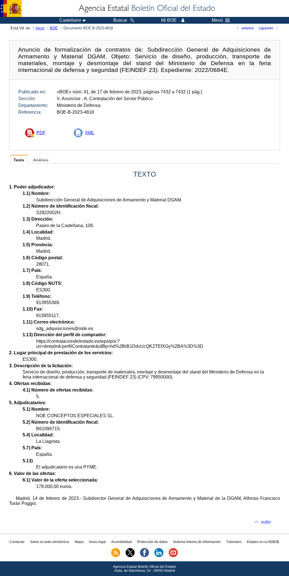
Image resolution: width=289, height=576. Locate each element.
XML (89, 132)
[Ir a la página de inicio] (146, 8)
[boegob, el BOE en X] (130, 556)
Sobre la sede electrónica (49, 542)
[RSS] (115, 556)
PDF (41, 132)
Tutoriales (234, 542)
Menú (217, 20)
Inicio (40, 28)
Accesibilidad (121, 542)
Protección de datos (152, 542)
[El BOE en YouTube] (173, 556)
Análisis (41, 160)
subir (266, 522)
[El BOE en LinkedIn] (158, 556)
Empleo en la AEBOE (263, 542)
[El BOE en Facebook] (144, 556)
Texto (19, 160)
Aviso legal (97, 542)
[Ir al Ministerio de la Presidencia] (11, 8)
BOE (54, 28)
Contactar (17, 542)
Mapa (79, 542)
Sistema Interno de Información (197, 542)
